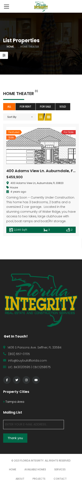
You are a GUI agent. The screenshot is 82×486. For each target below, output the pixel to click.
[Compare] (50, 146)
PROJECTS (39, 479)
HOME (12, 469)
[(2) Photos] (31, 146)
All (9, 106)
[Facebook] (7, 380)
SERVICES (60, 469)
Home (10, 46)
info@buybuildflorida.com (27, 360)
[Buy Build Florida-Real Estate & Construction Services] (41, 6)
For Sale (45, 106)
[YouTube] (36, 380)
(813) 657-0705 (19, 354)
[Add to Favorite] (41, 146)
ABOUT (20, 479)
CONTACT (60, 479)
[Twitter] (16, 380)
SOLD (63, 106)
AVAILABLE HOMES (35, 469)
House (14, 187)
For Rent (25, 106)
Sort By (11, 117)
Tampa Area (14, 402)
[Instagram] (26, 380)
